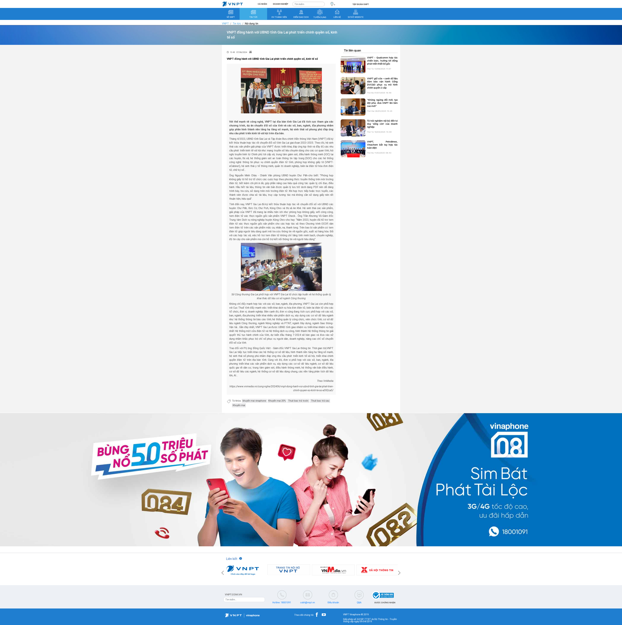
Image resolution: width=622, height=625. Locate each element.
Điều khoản (333, 602)
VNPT (225, 23)
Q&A (359, 602)
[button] (222, 572)
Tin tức (237, 23)
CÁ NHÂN (262, 4)
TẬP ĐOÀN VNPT (360, 4)
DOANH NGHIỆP (280, 4)
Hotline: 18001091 (281, 602)
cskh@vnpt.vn (307, 602)
